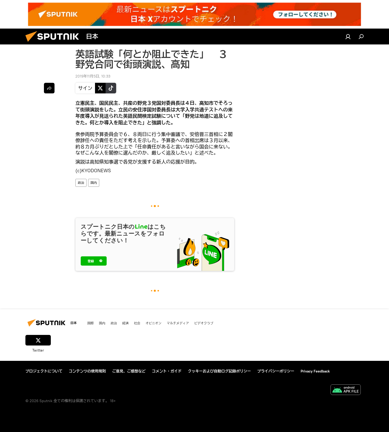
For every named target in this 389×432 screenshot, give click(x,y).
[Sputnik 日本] (54, 43)
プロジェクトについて (43, 371)
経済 (125, 323)
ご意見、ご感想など (129, 371)
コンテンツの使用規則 (87, 371)
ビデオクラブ (203, 323)
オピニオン (153, 323)
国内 (94, 183)
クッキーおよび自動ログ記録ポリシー (219, 371)
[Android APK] (346, 390)
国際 (90, 323)
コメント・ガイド (167, 371)
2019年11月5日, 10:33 (92, 76)
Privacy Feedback (315, 371)
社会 (137, 323)
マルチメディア (178, 323)
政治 (81, 183)
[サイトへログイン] (348, 36)
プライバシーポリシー (275, 371)
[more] (49, 88)
